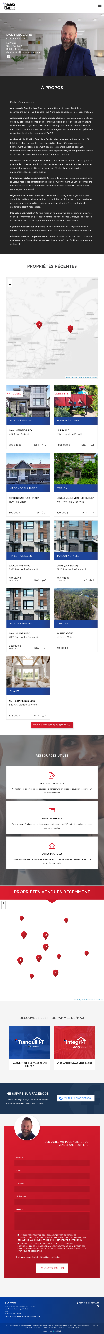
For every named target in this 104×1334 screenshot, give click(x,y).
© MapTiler (74, 377)
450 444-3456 (15, 49)
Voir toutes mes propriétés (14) (52, 725)
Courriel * (20, 1183)
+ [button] (10, 280)
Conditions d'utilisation (50, 1257)
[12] (45, 939)
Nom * (18, 1170)
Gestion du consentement (69, 1327)
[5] (70, 333)
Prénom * (20, 1158)
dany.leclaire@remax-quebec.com (23, 52)
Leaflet (68, 377)
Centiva (57, 1331)
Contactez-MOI (49, 1268)
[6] (20, 964)
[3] (55, 977)
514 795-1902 (15, 46)
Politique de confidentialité (28, 1257)
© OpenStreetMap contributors (87, 377)
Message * (20, 1209)
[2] (24, 939)
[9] (39, 329)
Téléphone (21, 1196)
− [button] (10, 284)
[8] (39, 962)
